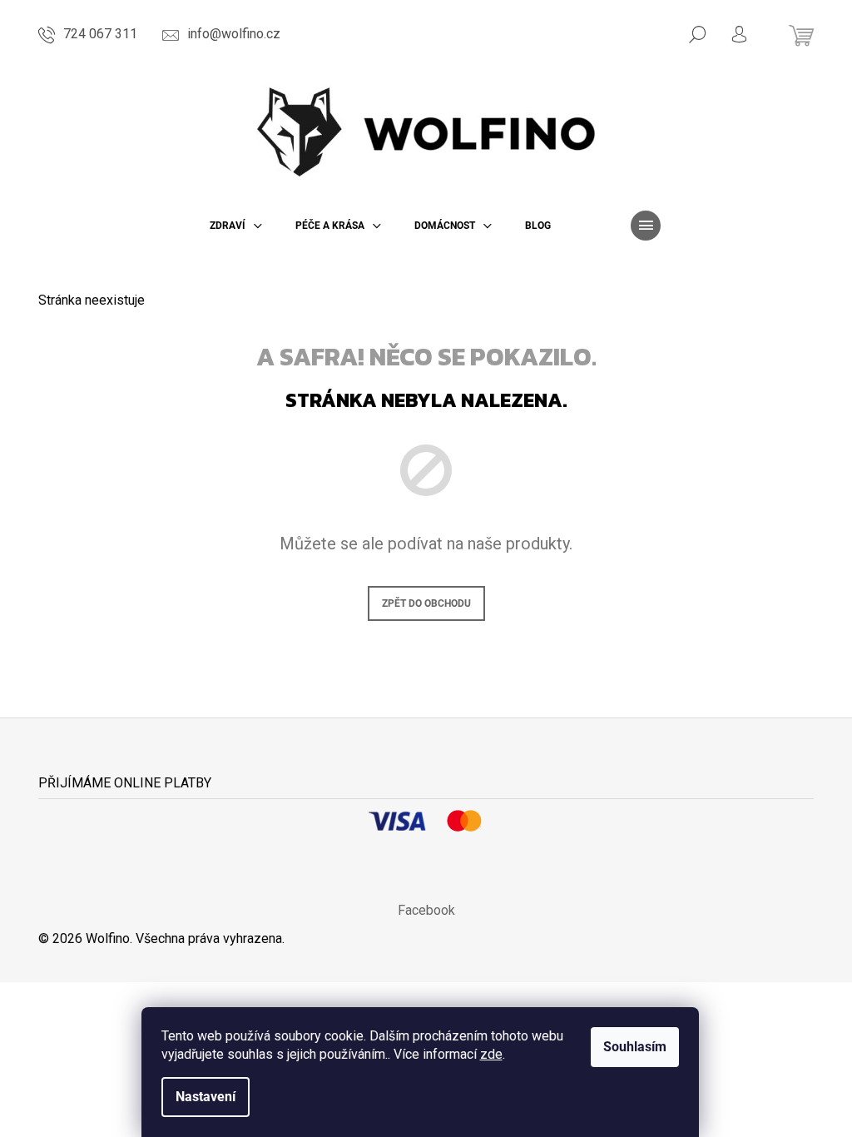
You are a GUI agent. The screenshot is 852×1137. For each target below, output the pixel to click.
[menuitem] (236, 226)
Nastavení (205, 1097)
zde (491, 1054)
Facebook (426, 910)
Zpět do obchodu (426, 603)
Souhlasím (634, 1047)
